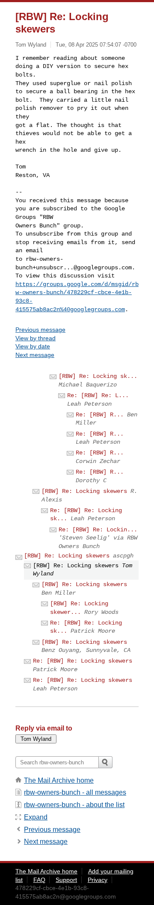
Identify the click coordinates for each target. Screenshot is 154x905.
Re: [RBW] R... (100, 414)
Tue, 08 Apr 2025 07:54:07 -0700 (96, 44)
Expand (35, 817)
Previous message (40, 329)
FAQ (39, 879)
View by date (32, 346)
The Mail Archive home (59, 780)
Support (66, 879)
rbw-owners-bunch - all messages (75, 792)
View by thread (35, 338)
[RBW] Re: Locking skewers (84, 491)
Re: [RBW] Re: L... (98, 395)
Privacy (97, 879)
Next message (34, 354)
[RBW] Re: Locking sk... (98, 376)
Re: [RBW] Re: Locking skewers (82, 660)
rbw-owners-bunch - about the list (74, 804)
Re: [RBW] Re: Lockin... (98, 529)
